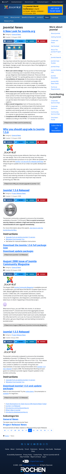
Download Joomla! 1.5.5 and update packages (22, 387)
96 (45, 430)
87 (11, 430)
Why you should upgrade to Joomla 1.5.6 (24, 131)
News (47, 17)
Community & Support (43, 2)
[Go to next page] (48, 430)
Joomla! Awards (56, 57)
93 (33, 430)
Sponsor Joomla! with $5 (51, 455)
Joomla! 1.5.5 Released (16, 331)
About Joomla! (15, 17)
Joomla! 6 (40, 17)
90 (22, 430)
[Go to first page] (5, 430)
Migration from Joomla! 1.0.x (15, 239)
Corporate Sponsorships (55, 102)
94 (37, 430)
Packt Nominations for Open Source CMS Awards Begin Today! (26, 404)
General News (16, 34)
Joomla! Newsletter (54, 77)
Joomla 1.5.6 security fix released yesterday (29, 162)
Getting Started (56, 37)
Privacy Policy (27, 455)
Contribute (54, 17)
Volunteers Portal (54, 119)
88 (15, 430)
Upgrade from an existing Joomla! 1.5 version (20, 237)
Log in (44, 457)
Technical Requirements (55, 88)
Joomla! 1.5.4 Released (13, 406)
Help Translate (24, 457)
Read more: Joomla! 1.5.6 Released (16, 255)
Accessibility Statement (14, 455)
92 (30, 430)
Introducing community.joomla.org (17, 408)
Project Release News (19, 193)
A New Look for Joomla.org (19, 31)
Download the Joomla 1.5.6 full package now (24, 246)
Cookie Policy (37, 455)
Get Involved (55, 46)
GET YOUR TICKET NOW (55, 9)
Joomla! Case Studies (55, 62)
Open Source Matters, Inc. (31, 465)
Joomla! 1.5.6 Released (16, 190)
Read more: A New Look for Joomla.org (18, 123)
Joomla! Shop (55, 67)
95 (41, 430)
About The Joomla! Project (56, 51)
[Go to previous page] (8, 430)
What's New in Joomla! (13, 410)
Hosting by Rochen (33, 473)
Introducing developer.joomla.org (17, 412)
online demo (30, 391)
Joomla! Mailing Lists (56, 71)
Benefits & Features (28, 17)
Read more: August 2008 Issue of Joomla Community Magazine (25, 325)
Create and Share (54, 42)
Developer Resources (57, 2)
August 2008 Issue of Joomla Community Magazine (20, 263)
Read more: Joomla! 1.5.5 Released (16, 398)
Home (6, 17)
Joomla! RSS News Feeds (55, 82)
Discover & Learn (29, 2)
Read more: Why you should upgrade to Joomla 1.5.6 (22, 184)
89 (19, 430)
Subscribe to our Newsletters (56, 128)
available (6, 394)
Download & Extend (16, 2)
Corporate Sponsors (54, 107)
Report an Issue (36, 457)
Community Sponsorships (55, 113)
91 (26, 430)
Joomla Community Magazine (23, 287)
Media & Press (9, 21)
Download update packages (18, 251)
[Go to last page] (51, 430)
